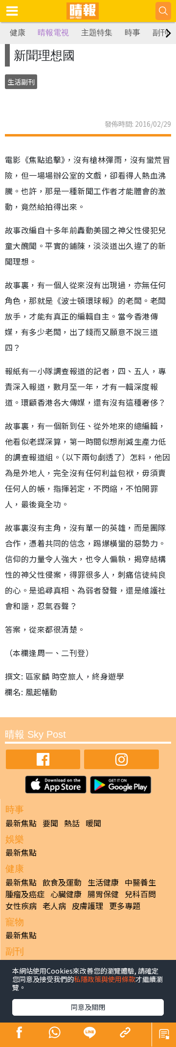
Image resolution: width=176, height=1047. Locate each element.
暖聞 (93, 823)
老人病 (54, 905)
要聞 (50, 823)
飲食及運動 (62, 882)
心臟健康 (66, 894)
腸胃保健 (103, 894)
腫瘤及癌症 (24, 894)
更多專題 (124, 905)
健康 (17, 32)
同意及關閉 (88, 1007)
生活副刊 (21, 82)
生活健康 (103, 882)
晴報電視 (53, 32)
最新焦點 (21, 823)
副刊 (160, 32)
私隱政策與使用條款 (104, 979)
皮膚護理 (87, 905)
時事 (132, 32)
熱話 (72, 823)
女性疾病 (21, 905)
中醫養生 (140, 882)
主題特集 (96, 32)
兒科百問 (140, 894)
